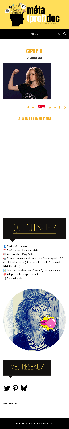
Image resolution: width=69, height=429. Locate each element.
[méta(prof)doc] (34, 14)
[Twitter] (7, 388)
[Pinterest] (15, 388)
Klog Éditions (29, 254)
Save (43, 107)
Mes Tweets (10, 403)
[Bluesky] (24, 388)
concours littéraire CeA (24, 270)
